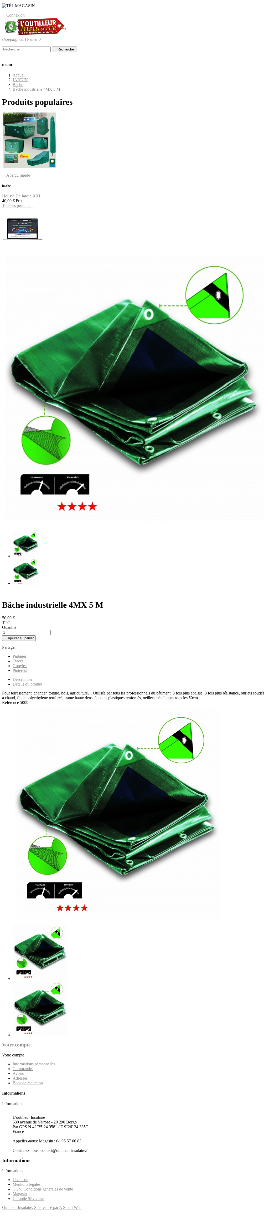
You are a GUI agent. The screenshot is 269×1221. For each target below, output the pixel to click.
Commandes (23, 1068)
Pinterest (20, 670)
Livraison (20, 1179)
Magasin (20, 1194)
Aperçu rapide (16, 175)
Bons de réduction (28, 1083)
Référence (11, 702)
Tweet (18, 661)
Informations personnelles (34, 1064)
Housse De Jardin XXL (22, 196)
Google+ (20, 665)
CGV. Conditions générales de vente (43, 1189)
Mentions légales (26, 1184)
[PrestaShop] (22, 249)
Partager (19, 656)
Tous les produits (17, 205)
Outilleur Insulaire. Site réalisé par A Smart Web (41, 1207)
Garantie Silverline (28, 1198)
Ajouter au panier (19, 638)
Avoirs (18, 1073)
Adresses (20, 1078)
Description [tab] (22, 679)
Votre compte (16, 1045)
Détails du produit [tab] (27, 684)
